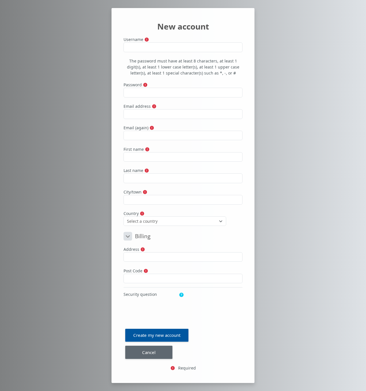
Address (131, 249)
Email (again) (136, 127)
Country (131, 213)
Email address (137, 106)
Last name (133, 170)
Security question (140, 294)
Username (133, 39)
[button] (128, 236)
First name (134, 149)
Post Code (133, 270)
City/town (133, 192)
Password (133, 84)
